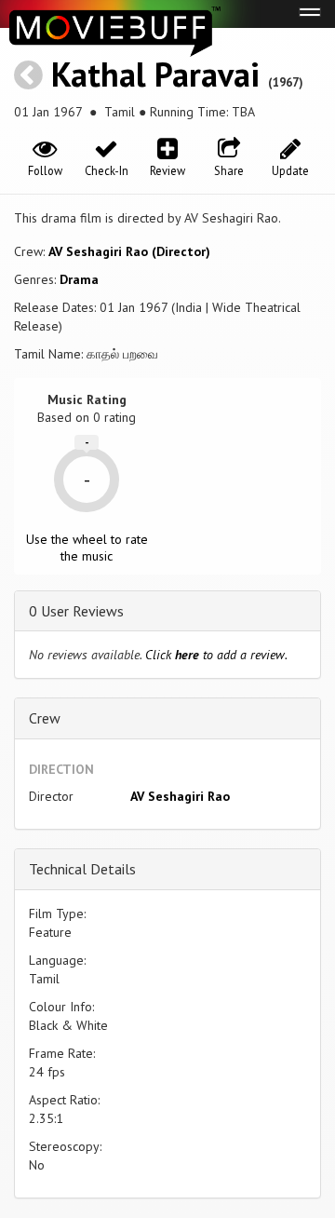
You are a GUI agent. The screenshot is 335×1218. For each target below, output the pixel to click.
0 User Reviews (76, 611)
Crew (44, 718)
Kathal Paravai (155, 74)
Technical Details (82, 868)
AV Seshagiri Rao (180, 796)
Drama (79, 279)
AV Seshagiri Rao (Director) (129, 251)
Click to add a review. (216, 654)
